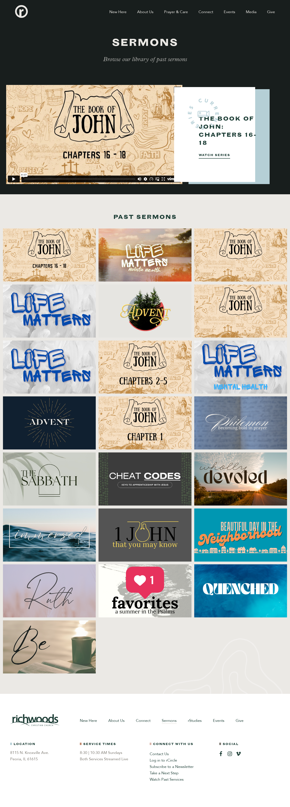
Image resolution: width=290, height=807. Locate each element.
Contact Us (159, 754)
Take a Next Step (164, 773)
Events (229, 12)
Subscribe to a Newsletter (172, 766)
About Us (145, 12)
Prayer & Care (176, 12)
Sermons (169, 720)
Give (271, 12)
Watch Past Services (167, 779)
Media (251, 12)
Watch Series (214, 155)
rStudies (195, 720)
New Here (118, 12)
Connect (205, 12)
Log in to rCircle (163, 760)
